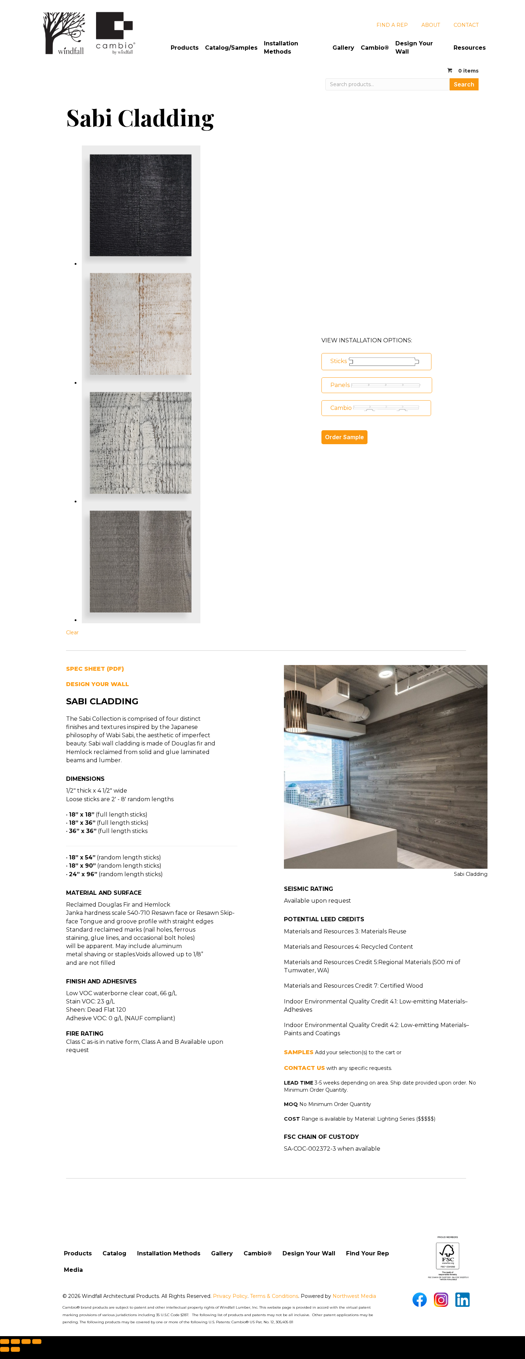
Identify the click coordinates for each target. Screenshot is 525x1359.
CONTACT (466, 25)
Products (185, 47)
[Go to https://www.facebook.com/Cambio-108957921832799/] (419, 1300)
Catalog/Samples (231, 47)
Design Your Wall (414, 47)
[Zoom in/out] (4, 1341)
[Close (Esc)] (36, 1341)
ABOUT (430, 25)
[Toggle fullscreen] (15, 1341)
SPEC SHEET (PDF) (95, 668)
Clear (72, 632)
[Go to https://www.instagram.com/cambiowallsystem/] (441, 1300)
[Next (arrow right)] (15, 1349)
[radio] (141, 206)
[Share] (26, 1341)
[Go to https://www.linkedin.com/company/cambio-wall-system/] (462, 1300)
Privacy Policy (230, 1296)
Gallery (343, 47)
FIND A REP (392, 25)
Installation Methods (281, 47)
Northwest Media (354, 1296)
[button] (376, 361)
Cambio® (375, 47)
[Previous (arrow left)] (4, 1349)
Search (464, 84)
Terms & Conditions (274, 1296)
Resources (470, 47)
